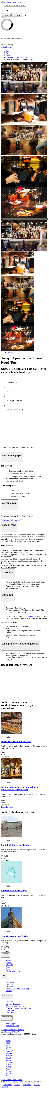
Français (9, 1055)
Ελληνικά (9, 1051)
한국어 (8, 1058)
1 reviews (9, 352)
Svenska (9, 1073)
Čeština (8, 1045)
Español (9, 1053)
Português (9, 1067)
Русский (9, 1071)
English (8, 1041)
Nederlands (10, 1062)
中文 (8, 1075)
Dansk (8, 1047)
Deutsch (9, 1049)
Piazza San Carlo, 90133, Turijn (13, 520)
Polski (8, 1069)
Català (8, 1043)
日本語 (8, 1064)
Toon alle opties (7, 807)
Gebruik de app (7, 47)
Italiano (8, 1060)
